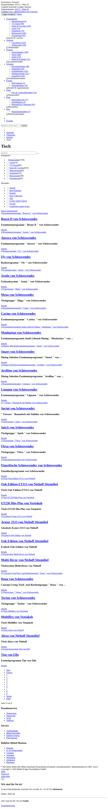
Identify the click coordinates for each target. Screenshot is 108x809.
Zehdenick (10, 760)
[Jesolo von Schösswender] (21, 270)
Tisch (16, 54)
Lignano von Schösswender (19, 389)
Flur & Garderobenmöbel (24, 92)
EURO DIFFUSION (18, 201)
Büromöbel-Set (20, 100)
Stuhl (16, 57)
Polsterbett (18, 69)
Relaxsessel (19, 33)
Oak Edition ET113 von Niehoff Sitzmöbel (29, 484)
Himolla (9, 748)
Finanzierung (11, 738)
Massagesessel (19, 21)
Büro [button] (8, 97)
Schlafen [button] (10, 64)
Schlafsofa (18, 31)
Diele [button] (8, 90)
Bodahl (12, 193)
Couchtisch (19, 43)
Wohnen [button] (9, 40)
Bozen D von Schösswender (19, 219)
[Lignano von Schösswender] (24, 384)
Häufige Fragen (12, 735)
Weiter (9, 696)
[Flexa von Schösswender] (19, 440)
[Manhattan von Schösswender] (34, 327)
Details (4, 230)
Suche (24, 126)
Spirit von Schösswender (17, 427)
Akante (12, 188)
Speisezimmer (20, 52)
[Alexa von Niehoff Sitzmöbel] (12, 630)
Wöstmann (10, 757)
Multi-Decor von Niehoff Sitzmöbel (25, 560)
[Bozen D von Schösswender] (24, 213)
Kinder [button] (9, 81)
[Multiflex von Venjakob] (14, 611)
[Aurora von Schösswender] (23, 232)
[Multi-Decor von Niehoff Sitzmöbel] (18, 554)
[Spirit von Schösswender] (19, 422)
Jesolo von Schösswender (18, 275)
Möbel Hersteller (13, 733)
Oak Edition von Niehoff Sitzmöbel (24, 541)
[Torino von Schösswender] (20, 592)
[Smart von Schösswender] (30, 346)
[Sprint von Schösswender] (24, 403)
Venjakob (10, 755)
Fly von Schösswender (16, 256)
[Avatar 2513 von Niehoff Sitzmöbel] (16, 516)
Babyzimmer (18, 83)
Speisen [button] (9, 50)
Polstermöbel (13, 160)
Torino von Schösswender (18, 597)
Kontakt (9, 121)
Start (8, 670)
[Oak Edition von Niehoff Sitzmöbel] (16, 535)
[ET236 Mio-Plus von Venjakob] (17, 497)
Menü (19, 14)
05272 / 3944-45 (22, 9)
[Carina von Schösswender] (23, 308)
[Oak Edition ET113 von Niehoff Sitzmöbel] (18, 478)
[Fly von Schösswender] (20, 251)
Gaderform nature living (19, 206)
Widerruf (10, 720)
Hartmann (10, 762)
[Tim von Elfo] (15, 649)
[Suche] (37, 153)
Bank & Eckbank (21, 59)
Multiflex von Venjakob (17, 616)
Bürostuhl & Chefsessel (23, 104)
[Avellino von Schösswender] (31, 365)
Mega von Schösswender (17, 294)
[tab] (54, 155)
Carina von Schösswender (18, 313)
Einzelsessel (19, 35)
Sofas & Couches (21, 26)
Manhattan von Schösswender (21, 332)
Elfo (11, 198)
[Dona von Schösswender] (31, 573)
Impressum (10, 716)
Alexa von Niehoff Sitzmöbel (20, 635)
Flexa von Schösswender (17, 446)
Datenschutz (11, 713)
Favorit (12, 204)
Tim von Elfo (10, 654)
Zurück (9, 672)
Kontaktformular (8, 806)
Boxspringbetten (20, 66)
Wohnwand (19, 45)
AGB (8, 718)
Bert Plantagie (15, 190)
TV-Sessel (18, 24)
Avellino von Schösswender (19, 370)
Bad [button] (8, 109)
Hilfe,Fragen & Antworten (5, 773)
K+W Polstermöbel (14, 750)
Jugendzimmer (20, 85)
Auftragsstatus (12, 731)
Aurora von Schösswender (18, 237)
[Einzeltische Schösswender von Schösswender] (19, 459)
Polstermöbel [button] (11, 19)
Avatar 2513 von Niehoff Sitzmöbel (24, 522)
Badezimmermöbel (21, 111)
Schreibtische (19, 102)
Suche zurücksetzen (9, 211)
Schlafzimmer (20, 71)
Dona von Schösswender (17, 579)
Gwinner (10, 753)
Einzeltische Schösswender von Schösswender (31, 465)
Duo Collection (15, 196)
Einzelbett (18, 76)
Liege (16, 28)
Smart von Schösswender (18, 351)
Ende (8, 699)
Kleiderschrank (20, 73)
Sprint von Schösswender (18, 408)
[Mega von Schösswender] (19, 289)
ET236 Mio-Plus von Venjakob (21, 503)
